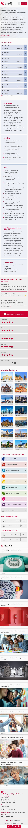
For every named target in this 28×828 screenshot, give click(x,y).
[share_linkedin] (19, 826)
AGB (8, 820)
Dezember (23, 525)
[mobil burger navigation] (19, 3)
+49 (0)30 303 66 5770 (9, 809)
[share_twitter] (15, 826)
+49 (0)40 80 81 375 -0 (9, 800)
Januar (10, 534)
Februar (17, 534)
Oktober (10, 525)
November (17, 525)
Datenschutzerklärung (10, 823)
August (16, 520)
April (10, 539)
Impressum (21, 823)
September (23, 520)
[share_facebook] (12, 826)
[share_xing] (9, 826)
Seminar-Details (5, 35)
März (23, 534)
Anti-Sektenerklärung (16, 820)
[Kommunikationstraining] (22, 3)
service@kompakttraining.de (17, 812)
